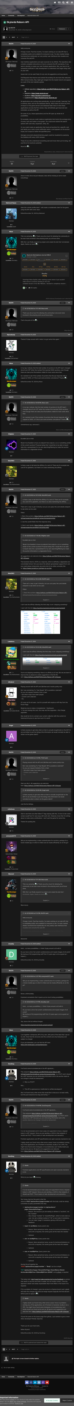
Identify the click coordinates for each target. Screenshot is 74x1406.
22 (12, 965)
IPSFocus (36, 1386)
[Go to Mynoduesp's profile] (11, 345)
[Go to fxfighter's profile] (11, 444)
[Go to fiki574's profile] (5, 29)
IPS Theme (29, 1386)
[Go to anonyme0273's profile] (11, 846)
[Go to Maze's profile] (11, 242)
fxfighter (11, 434)
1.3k (12, 867)
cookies (12, 1399)
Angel (11, 725)
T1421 (43, 758)
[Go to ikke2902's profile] (11, 471)
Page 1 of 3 (24, 37)
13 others (65, 151)
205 (12, 482)
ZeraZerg (11, 1064)
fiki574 (13, 28)
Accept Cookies (53, 1400)
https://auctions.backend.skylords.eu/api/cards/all (49, 608)
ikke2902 (11, 461)
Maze (66, 198)
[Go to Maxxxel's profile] (11, 884)
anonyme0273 (11, 836)
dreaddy (11, 944)
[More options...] (69, 44)
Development (27, 30)
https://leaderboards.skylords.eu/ (45, 98)
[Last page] (17, 37)
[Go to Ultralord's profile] (11, 692)
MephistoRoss (48, 151)
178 (12, 258)
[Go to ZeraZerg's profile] (11, 1074)
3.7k (12, 672)
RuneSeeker (58, 298)
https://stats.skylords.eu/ (39, 93)
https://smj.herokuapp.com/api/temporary (34, 1044)
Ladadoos (11, 641)
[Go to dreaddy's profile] (11, 954)
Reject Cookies (67, 1400)
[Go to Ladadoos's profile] (11, 652)
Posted (28, 43)
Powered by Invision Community (37, 1389)
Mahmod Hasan (11, 203)
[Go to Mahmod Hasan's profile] (11, 213)
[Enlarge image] (31, 622)
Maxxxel (52, 298)
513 (12, 709)
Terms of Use (19, 1403)
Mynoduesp (59, 198)
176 (12, 831)
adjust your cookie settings (18, 1401)
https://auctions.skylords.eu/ (40, 95)
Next (13, 37)
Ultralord (58, 151)
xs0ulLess (11, 809)
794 (12, 70)
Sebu (54, 151)
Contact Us (45, 1386)
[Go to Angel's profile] (11, 736)
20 (12, 901)
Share (53, 29)
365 (12, 356)
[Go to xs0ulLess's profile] (11, 820)
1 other (66, 298)
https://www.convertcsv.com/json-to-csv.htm (37, 568)
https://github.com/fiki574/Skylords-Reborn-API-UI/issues (42, 677)
